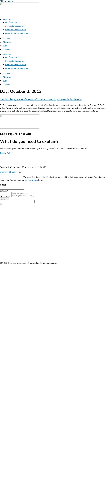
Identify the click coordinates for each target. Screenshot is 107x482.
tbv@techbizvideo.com (11, 172)
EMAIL (4, 191)
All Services (11, 22)
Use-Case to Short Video (17, 33)
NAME (3, 185)
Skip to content (6, 1)
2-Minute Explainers (15, 26)
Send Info (4, 199)
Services (7, 19)
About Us (7, 42)
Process (6, 38)
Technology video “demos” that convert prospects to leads (41, 99)
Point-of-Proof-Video (15, 29)
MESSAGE (5, 196)
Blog (5, 45)
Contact (6, 49)
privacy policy (31, 180)
